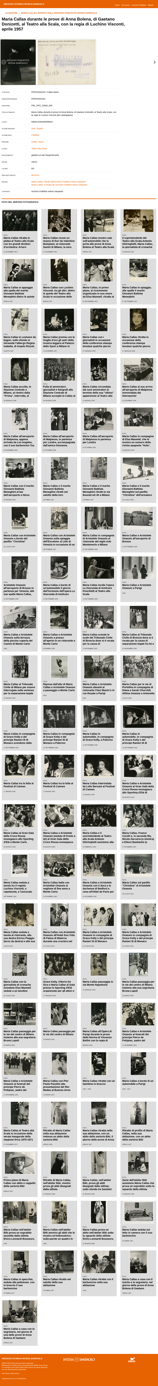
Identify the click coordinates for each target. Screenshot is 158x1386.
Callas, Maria (37, 142)
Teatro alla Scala (39, 148)
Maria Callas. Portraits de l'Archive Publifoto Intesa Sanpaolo (59, 185)
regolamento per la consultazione (14, 1378)
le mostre (11, 13)
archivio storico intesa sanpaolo (24, 4)
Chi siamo (125, 5)
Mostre (150, 5)
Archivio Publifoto (139, 5)
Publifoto (35, 135)
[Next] (154, 62)
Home (118, 5)
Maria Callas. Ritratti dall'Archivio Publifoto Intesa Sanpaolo (59, 13)
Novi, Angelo (37, 128)
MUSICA (35, 175)
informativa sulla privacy (10, 1373)
